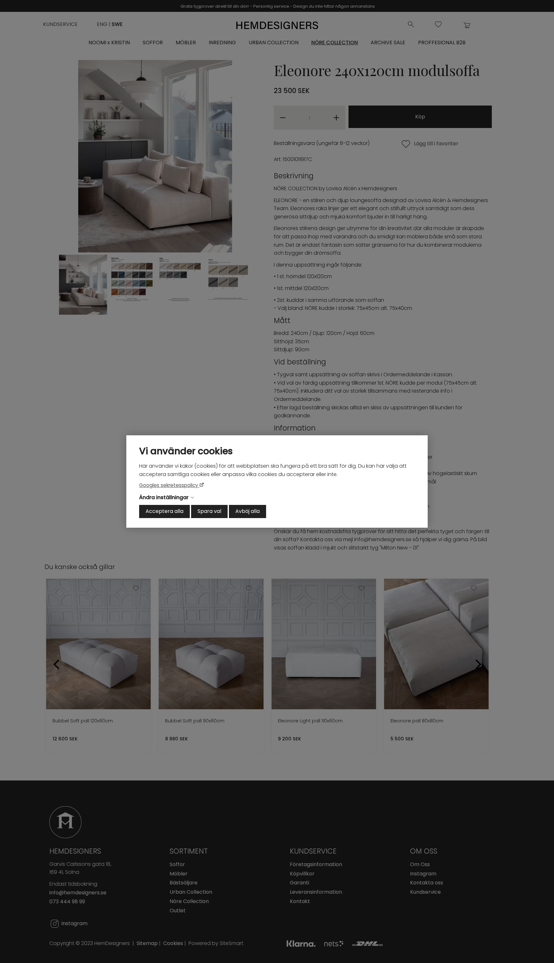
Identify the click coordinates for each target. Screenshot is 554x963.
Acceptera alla (164, 511)
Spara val (209, 511)
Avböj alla (247, 511)
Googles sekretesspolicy (169, 485)
